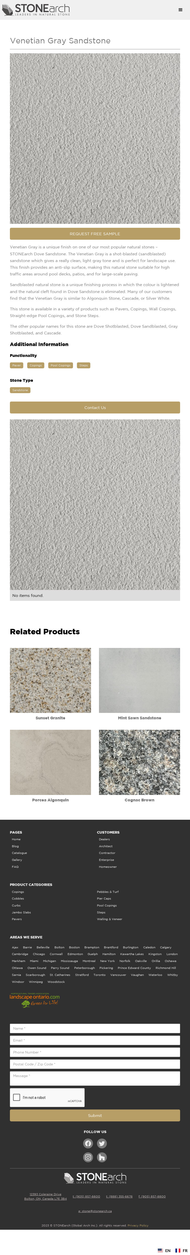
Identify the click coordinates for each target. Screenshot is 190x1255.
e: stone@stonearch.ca (95, 1211)
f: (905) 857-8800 (152, 1196)
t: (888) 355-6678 (119, 1196)
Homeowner (108, 866)
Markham (18, 961)
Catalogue (19, 852)
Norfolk (124, 961)
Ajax (15, 947)
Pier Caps (104, 898)
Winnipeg (36, 981)
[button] (180, 9)
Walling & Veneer (109, 919)
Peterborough (84, 967)
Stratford (82, 974)
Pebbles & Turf (108, 891)
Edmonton (75, 954)
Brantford (111, 947)
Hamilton (109, 954)
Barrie (27, 947)
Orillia (156, 961)
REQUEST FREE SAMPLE (95, 234)
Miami (34, 961)
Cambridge (20, 954)
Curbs (16, 905)
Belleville (43, 947)
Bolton (59, 947)
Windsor (18, 981)
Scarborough (35, 974)
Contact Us (95, 407)
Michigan (49, 961)
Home (16, 839)
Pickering (106, 967)
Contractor (107, 852)
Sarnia (16, 974)
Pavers (17, 919)
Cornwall (56, 954)
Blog (15, 846)
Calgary (165, 947)
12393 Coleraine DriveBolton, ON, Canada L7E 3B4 (45, 1196)
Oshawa (170, 961)
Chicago (39, 954)
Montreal (89, 961)
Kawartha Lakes (132, 954)
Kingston (155, 954)
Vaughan (137, 974)
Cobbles (18, 898)
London (172, 954)
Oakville (141, 961)
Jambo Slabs (21, 912)
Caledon (149, 947)
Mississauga (69, 961)
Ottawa (17, 967)
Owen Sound (36, 967)
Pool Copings (61, 365)
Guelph (93, 954)
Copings (36, 365)
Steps (83, 365)
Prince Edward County (134, 967)
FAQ (15, 866)
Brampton (91, 947)
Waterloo (155, 974)
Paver (16, 365)
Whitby (172, 974)
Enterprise (106, 859)
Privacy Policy (138, 1225)
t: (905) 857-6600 (86, 1196)
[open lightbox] (95, 138)
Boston (74, 947)
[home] (87, 10)
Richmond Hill (166, 967)
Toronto (100, 974)
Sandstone (20, 390)
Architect (106, 846)
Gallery (17, 859)
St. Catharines (60, 974)
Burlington (130, 947)
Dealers (104, 839)
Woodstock (56, 981)
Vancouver (118, 974)
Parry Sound (60, 967)
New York (107, 961)
